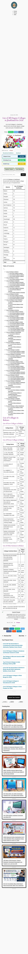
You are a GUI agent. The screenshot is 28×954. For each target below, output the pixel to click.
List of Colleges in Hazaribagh (14, 332)
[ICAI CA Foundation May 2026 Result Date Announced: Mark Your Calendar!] (14, 876)
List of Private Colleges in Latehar (17, 351)
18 (6, 608)
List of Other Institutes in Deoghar (17, 285)
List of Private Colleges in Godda (17, 323)
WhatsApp (11, 132)
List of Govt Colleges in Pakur (16, 361)
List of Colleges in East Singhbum (14, 299)
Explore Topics (9, 169)
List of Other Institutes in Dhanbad (17, 292)
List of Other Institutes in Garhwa (17, 314)
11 (17, 606)
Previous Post (7, 635)
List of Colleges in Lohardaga (14, 354)
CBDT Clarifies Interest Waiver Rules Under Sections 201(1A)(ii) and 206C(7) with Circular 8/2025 (13, 772)
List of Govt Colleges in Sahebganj (17, 382)
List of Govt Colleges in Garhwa (16, 311)
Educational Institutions (8, 153)
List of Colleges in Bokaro (12, 271)
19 (8, 608)
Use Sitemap (19, 169)
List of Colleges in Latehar (13, 349)
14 (22, 606)
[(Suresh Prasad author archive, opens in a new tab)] (22, 701)
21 (11, 608)
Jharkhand (18, 153)
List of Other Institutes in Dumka (17, 298)
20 (9, 608)
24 (16, 608)
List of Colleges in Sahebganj (14, 381)
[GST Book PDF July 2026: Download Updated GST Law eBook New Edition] (14, 717)
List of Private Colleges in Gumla (17, 329)
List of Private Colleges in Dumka (17, 297)
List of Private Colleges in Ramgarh (17, 372)
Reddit (14, 631)
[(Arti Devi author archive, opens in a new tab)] (5, 701)
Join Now (21, 156)
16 (3, 608)
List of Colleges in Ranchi (13, 375)
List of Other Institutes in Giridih (17, 319)
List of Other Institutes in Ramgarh (17, 373)
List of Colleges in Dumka (13, 294)
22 (13, 608)
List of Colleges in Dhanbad (13, 286)
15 (24, 606)
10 (16, 606)
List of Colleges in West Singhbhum (15, 406)
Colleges (11, 150)
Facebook (21, 132)
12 (19, 606)
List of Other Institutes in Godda (17, 324)
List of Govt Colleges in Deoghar (17, 282)
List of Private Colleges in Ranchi (17, 378)
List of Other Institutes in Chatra (17, 279)
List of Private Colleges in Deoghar (17, 283)
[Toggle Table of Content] (4, 269)
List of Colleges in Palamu (13, 364)
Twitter (16, 132)
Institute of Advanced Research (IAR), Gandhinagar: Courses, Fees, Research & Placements (14, 748)
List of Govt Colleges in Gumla (16, 327)
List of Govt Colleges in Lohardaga (17, 355)
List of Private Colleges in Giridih (17, 317)
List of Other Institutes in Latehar (17, 352)
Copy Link (6, 628)
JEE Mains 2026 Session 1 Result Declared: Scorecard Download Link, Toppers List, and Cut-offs (12, 862)
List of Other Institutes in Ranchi (17, 379)
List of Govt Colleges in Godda (16, 322)
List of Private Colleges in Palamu (17, 367)
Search (23, 174)
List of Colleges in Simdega (13, 398)
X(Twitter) (16, 619)
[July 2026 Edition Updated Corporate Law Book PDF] (14, 807)
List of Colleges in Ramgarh (13, 370)
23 (14, 608)
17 (5, 608)
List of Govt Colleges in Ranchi (16, 376)
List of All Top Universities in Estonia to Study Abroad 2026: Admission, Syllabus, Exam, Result (13, 669)
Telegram (19, 631)
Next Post (21, 635)
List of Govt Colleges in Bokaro (16, 273)
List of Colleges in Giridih (12, 316)
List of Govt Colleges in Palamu (17, 366)
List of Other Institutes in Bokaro (17, 276)
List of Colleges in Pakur (12, 360)
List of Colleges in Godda (12, 320)
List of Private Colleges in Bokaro (17, 274)
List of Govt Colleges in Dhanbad (17, 288)
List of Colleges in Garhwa (13, 310)
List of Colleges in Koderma (13, 342)
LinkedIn (22, 617)
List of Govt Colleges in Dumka (16, 295)
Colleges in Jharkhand (14, 179)
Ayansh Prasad (16, 612)
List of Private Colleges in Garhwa (17, 313)
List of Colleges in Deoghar (13, 280)
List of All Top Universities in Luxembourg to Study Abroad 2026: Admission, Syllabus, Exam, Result (13, 645)
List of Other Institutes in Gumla (17, 330)
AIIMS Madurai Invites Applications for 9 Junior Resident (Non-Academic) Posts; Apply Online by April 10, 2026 (13, 838)
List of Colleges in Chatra (13, 277)
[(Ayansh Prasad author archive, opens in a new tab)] (13, 701)
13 (20, 606)
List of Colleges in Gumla (13, 326)
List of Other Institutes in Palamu (17, 369)
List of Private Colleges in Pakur (17, 363)
